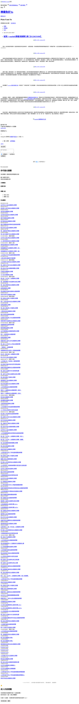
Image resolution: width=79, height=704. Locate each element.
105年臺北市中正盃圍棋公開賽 (9, 655)
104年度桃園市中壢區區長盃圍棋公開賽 (11, 491)
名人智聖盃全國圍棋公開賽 (8, 481)
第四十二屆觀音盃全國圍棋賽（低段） (11, 393)
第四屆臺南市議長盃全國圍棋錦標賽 (10, 566)
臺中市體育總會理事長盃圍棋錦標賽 (10, 224)
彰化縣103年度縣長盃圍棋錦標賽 (10, 413)
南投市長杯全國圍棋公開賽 (8, 294)
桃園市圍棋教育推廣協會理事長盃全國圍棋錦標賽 (14, 488)
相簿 (5, 26)
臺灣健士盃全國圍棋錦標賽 (8, 514)
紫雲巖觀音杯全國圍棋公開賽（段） (10, 248)
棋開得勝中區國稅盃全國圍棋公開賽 (10, 321)
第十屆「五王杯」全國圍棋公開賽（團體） (12, 439)
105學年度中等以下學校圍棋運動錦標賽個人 (13, 675)
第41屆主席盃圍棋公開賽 (7, 446)
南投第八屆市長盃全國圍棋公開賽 (10, 208)
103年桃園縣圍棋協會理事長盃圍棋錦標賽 (12, 433)
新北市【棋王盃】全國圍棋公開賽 (10, 354)
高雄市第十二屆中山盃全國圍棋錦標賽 (11, 598)
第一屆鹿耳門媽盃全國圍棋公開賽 (10, 231)
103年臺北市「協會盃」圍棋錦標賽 (10, 361)
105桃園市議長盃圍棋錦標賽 (8, 624)
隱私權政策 (48, 682)
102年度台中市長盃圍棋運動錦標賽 (10, 255)
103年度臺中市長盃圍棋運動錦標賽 (10, 406)
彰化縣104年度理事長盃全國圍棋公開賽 (11, 530)
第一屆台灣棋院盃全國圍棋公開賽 (10, 285)
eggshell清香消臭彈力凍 (13, 85)
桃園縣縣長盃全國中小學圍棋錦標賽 (10, 350)
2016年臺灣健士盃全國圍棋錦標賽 (10, 611)
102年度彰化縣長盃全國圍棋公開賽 (10, 261)
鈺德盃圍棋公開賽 (5, 288)
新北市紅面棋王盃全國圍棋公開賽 (10, 383)
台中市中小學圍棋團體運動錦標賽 (10, 595)
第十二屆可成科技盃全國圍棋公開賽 (10, 301)
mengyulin (3, 128)
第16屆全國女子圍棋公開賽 (8, 377)
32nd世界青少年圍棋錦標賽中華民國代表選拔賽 (14, 465)
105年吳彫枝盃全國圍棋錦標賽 (9, 631)
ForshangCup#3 (4, 652)
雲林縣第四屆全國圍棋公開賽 (9, 523)
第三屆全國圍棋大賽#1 (7, 637)
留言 (15, 136)
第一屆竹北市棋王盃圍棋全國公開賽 (10, 374)
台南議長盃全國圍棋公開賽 (8, 601)
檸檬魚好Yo (7, 12)
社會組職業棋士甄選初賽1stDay (9, 504)
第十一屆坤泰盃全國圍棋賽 (8, 334)
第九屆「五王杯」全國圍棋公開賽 (10, 278)
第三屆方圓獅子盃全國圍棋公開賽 (10, 234)
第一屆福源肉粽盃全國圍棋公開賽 (10, 634)
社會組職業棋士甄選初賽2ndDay (9, 507)
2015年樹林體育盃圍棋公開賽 (9, 546)
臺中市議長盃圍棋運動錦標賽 (9, 494)
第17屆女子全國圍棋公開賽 (8, 537)
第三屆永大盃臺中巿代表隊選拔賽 (10, 614)
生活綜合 (13, 23)
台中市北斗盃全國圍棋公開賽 (9, 205)
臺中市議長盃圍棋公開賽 (7, 218)
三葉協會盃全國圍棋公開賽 (8, 311)
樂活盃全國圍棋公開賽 (7, 397)
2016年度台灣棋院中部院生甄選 (9, 556)
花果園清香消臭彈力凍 (33, 97)
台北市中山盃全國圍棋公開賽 (9, 478)
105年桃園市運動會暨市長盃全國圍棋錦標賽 (13, 617)
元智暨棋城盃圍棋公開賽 (7, 403)
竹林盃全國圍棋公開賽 (7, 271)
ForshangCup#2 (4, 649)
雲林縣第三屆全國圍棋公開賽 (9, 380)
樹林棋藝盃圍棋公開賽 (7, 327)
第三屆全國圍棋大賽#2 (7, 641)
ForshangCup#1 (4, 647)
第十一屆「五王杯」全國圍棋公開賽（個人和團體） (15, 575)
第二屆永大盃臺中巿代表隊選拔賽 (10, 370)
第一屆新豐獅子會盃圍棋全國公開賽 (10, 281)
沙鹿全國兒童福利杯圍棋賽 (8, 258)
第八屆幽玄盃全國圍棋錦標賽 (9, 497)
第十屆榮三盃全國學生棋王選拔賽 (10, 559)
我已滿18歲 (3, 701)
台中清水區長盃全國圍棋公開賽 (9, 214)
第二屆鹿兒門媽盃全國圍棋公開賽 (10, 423)
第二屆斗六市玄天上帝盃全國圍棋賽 (10, 344)
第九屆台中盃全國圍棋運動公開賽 (10, 268)
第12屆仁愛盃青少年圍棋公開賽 (9, 308)
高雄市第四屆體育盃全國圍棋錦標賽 (10, 367)
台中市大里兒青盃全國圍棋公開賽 (10, 237)
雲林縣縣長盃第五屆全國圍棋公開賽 (10, 644)
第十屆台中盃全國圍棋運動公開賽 (10, 426)
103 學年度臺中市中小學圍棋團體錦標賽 (12, 484)
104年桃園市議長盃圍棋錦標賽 (9, 550)
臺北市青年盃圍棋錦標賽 (7, 314)
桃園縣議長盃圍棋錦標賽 (7, 324)
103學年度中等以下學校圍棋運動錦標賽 (11, 452)
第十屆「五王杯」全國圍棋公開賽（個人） (12, 436)
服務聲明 (54, 682)
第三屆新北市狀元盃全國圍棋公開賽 (10, 417)
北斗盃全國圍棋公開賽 (7, 274)
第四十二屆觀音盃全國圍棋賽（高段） (11, 390)
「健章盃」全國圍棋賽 (7, 347)
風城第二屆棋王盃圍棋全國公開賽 (10, 501)
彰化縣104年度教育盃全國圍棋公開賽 (11, 462)
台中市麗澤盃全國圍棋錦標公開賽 (10, 331)
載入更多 (3, 146)
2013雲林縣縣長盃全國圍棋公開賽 (10, 241)
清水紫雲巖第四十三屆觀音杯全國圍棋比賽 (12, 543)
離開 (9, 701)
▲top (2, 143)
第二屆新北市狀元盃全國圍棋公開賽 (10, 265)
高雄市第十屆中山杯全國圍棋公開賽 (10, 340)
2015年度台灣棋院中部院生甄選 (9, 410)
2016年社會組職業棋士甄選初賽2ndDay (11, 608)
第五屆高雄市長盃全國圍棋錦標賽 (10, 553)
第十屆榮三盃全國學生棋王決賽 (9, 562)
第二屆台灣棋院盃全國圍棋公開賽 (10, 572)
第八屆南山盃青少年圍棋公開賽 (9, 298)
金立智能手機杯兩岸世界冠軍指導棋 (10, 364)
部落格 (5, 28)
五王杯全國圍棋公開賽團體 (8, 668)
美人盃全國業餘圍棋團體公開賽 (9, 442)
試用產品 (12, 141)
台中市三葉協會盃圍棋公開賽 (9, 468)
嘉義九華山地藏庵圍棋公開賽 (9, 459)
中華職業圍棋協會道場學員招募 (9, 475)
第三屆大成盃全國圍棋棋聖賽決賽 (10, 662)
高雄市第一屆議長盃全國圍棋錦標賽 (10, 592)
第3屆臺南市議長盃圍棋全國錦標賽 (10, 291)
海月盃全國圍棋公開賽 (7, 211)
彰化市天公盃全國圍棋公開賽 (9, 227)
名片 (5, 30)
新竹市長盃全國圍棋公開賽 (8, 420)
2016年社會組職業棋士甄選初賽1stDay (11, 605)
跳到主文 (3, 16)
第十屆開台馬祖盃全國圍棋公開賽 (10, 510)
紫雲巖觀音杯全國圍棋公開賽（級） (10, 251)
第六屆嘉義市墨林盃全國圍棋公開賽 (10, 569)
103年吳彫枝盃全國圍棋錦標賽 (9, 387)
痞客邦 (12, 136)
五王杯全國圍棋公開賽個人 (8, 665)
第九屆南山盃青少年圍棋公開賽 (9, 455)
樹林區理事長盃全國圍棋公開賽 (9, 244)
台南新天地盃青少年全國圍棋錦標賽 (10, 317)
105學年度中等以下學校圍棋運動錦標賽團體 (13, 671)
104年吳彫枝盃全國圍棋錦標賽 (9, 540)
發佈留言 (3, 156)
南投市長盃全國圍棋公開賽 (8, 582)
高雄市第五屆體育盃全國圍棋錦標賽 (10, 520)
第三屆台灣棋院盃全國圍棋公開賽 (10, 621)
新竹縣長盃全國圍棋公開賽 (8, 221)
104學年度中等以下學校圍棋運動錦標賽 (11, 579)
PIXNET (28, 682)
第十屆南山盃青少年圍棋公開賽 (9, 585)
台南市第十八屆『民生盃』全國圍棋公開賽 (12, 526)
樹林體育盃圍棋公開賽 (7, 400)
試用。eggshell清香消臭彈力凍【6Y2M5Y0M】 (23, 36)
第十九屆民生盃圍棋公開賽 (8, 627)
